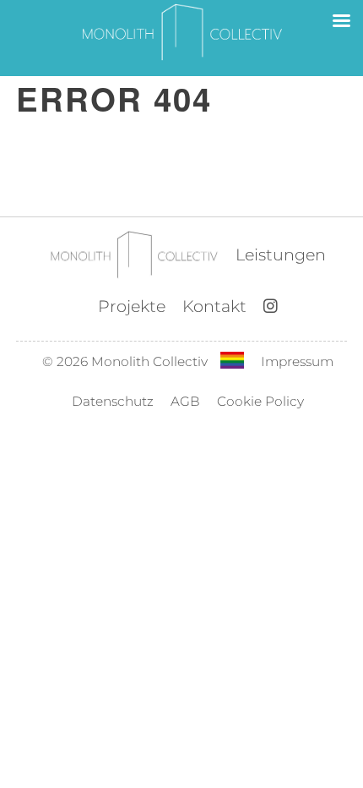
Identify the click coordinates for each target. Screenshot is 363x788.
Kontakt (214, 306)
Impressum (297, 361)
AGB (185, 401)
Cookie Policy (260, 401)
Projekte (131, 306)
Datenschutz (113, 401)
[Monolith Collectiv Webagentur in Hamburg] (134, 256)
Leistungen (281, 254)
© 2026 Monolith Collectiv (125, 361)
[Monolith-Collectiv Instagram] (270, 307)
